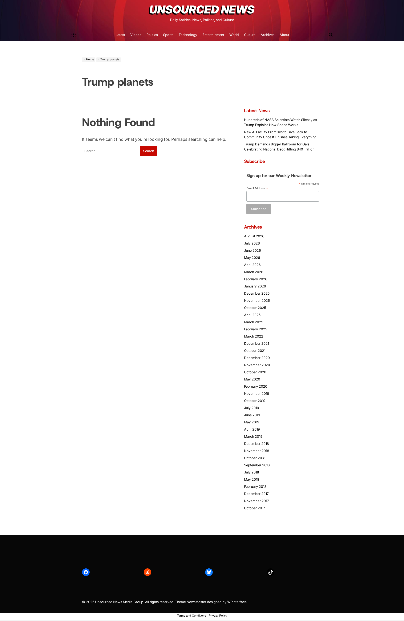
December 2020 (257, 358)
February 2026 (255, 279)
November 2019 (256, 393)
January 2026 (255, 286)
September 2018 (257, 465)
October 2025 (255, 308)
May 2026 (252, 257)
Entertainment (213, 35)
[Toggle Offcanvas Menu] (74, 34)
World (234, 35)
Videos (135, 35)
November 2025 (257, 300)
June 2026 (252, 250)
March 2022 (253, 336)
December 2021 (256, 343)
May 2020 (252, 379)
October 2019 (254, 401)
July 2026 (252, 243)
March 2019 (253, 436)
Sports (168, 35)
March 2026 (253, 272)
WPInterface (237, 602)
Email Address (257, 188)
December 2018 (256, 443)
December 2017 (256, 494)
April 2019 (252, 429)
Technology (188, 35)
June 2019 (252, 415)
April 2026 (252, 265)
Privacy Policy (218, 615)
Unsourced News (202, 9)
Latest (120, 35)
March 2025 (253, 322)
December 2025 (257, 293)
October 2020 (255, 372)
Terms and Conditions (191, 615)
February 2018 (255, 486)
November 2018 (256, 451)
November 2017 (256, 501)
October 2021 (254, 350)
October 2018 (254, 458)
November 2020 (257, 365)
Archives (267, 35)
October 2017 (254, 508)
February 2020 (255, 386)
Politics (152, 35)
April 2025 (252, 315)
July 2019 (251, 408)
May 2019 (251, 422)
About (284, 35)
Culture (249, 35)
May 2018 (251, 479)
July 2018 (251, 472)
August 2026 (254, 236)
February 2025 (255, 329)
